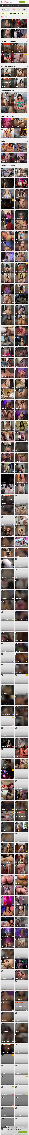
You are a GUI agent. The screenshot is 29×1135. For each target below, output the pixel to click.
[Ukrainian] (18, 9)
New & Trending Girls (7, 116)
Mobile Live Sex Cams (7, 90)
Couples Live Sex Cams (8, 66)
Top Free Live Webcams (8, 41)
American (6, 17)
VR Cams (3, 141)
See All (26, 17)
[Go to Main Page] (9, 2)
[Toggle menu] (1, 2)
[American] (14, 9)
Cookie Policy (17, 1129)
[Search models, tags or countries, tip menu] (27, 5)
